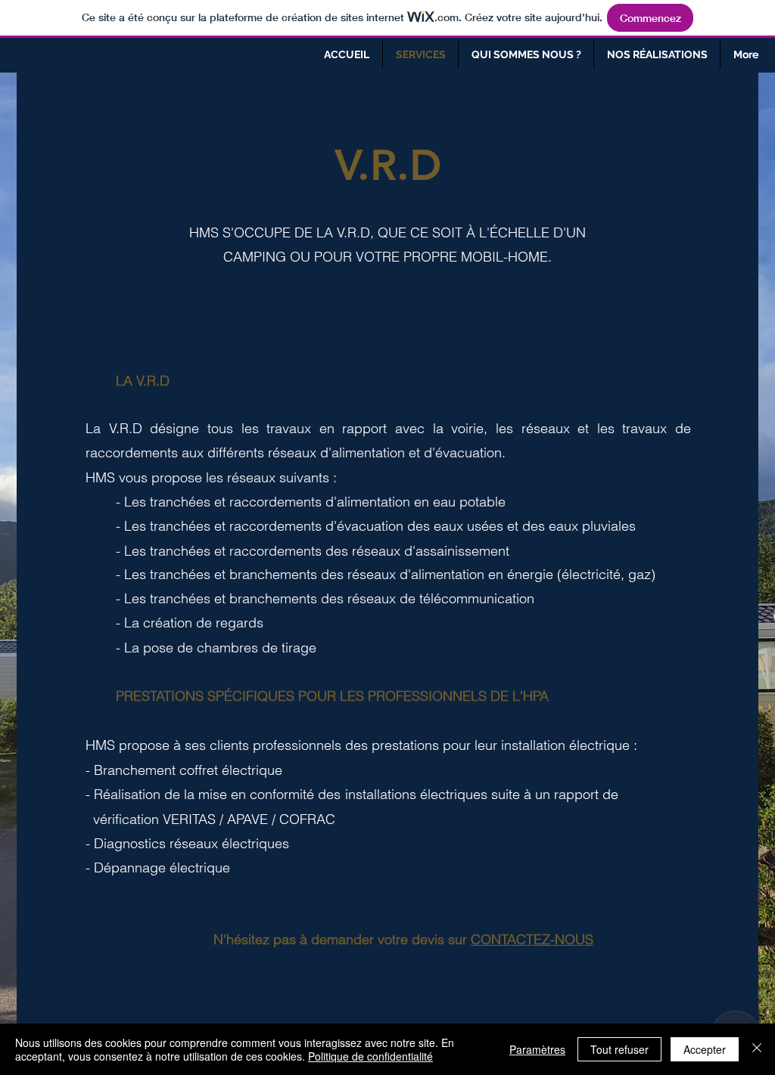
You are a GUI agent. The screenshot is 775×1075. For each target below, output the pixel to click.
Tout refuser (619, 1049)
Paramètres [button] (537, 1049)
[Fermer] (757, 1049)
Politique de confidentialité (370, 1056)
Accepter (704, 1049)
